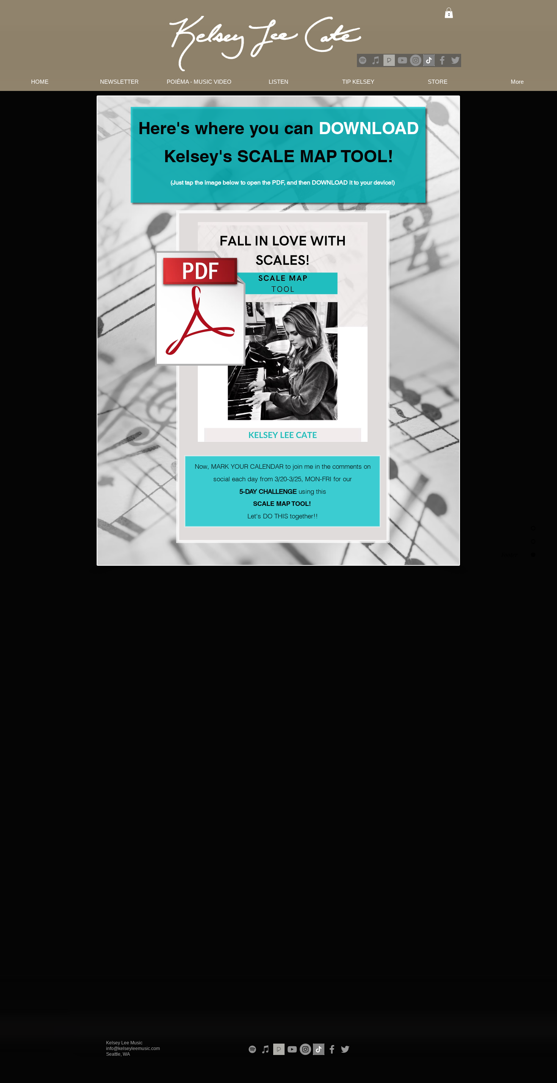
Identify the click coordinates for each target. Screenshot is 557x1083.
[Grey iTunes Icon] (376, 60)
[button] (448, 13)
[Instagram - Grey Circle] (415, 60)
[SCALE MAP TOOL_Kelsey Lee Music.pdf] (282, 333)
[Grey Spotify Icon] (362, 60)
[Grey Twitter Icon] (455, 60)
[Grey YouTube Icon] (402, 60)
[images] (429, 60)
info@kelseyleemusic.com (133, 1048)
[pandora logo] (389, 60)
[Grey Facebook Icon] (442, 60)
